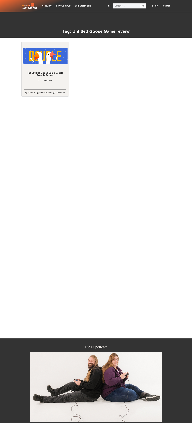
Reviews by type (63, 6)
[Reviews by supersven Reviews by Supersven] (29, 5)
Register (166, 6)
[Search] (143, 5)
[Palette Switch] (109, 5)
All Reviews (47, 6)
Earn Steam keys (83, 6)
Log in (155, 6)
